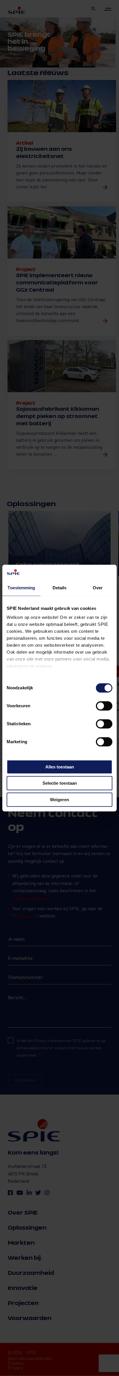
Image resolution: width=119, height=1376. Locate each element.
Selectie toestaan (59, 783)
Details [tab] (60, 587)
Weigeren (59, 799)
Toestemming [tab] (21, 587)
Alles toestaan (59, 766)
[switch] (104, 705)
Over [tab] (98, 587)
